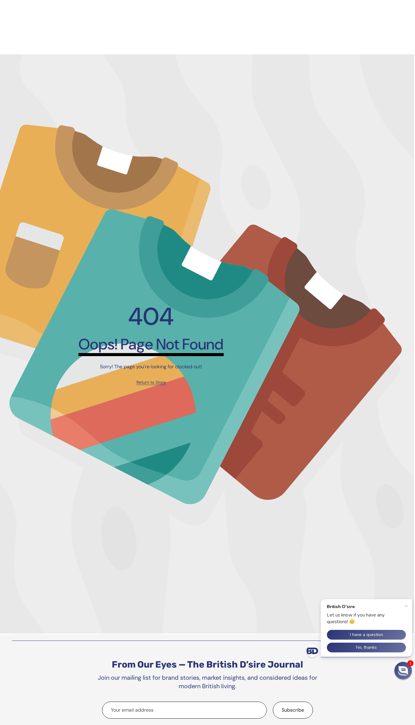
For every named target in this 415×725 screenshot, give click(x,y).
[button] (403, 670)
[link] (151, 383)
